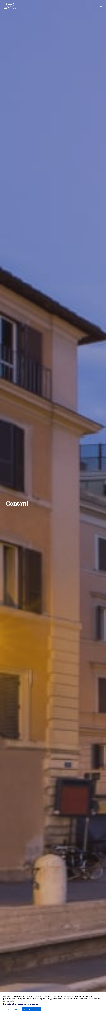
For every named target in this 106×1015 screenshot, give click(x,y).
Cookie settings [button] (11, 1009)
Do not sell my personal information (20, 1004)
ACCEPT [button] (26, 1009)
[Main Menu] (100, 6)
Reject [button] (36, 1009)
